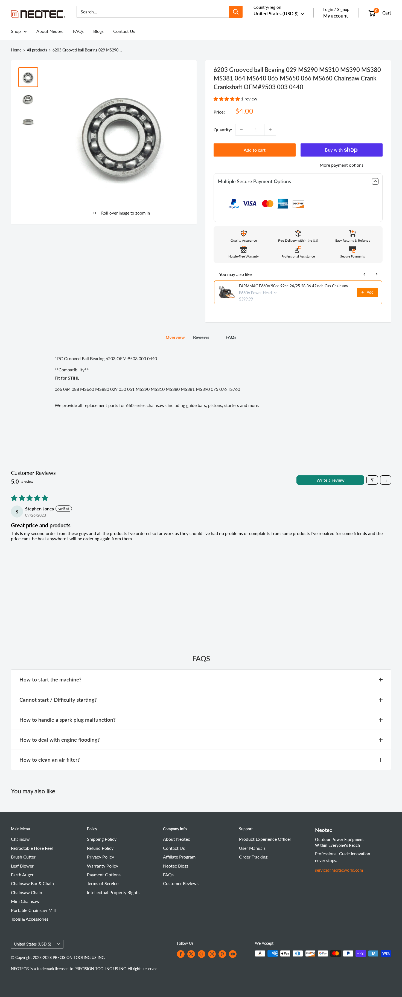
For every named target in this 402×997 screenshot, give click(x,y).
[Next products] (377, 274)
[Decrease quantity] (241, 129)
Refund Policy (100, 848)
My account (335, 16)
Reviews (201, 337)
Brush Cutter (23, 856)
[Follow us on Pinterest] (222, 954)
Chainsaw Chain (26, 892)
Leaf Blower (22, 865)
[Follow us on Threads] (201, 954)
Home (16, 50)
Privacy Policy (100, 856)
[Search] (236, 12)
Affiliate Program (179, 856)
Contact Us (124, 31)
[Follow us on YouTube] (233, 954)
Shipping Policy (101, 839)
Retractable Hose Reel (32, 848)
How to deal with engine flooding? (59, 739)
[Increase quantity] (270, 129)
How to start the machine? (50, 679)
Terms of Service (102, 883)
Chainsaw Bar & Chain (32, 883)
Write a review (330, 479)
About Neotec (49, 31)
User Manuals (252, 848)
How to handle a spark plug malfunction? (67, 719)
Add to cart (255, 149)
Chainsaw (20, 839)
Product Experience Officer (265, 839)
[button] (227, 98)
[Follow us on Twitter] (191, 954)
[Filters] (372, 480)
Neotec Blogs (175, 865)
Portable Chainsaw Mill (33, 910)
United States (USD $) (32, 944)
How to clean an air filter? (49, 759)
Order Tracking (253, 856)
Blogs (98, 31)
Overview (175, 337)
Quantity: (223, 129)
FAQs (78, 31)
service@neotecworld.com (339, 870)
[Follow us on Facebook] (181, 954)
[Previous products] (365, 274)
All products (37, 50)
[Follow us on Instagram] (212, 954)
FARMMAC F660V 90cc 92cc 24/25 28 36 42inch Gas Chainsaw (293, 286)
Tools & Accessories (29, 918)
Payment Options (104, 874)
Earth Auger (22, 874)
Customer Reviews (181, 883)
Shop (16, 31)
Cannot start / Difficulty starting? (58, 700)
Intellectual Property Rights (113, 892)
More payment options (341, 164)
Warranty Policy (102, 865)
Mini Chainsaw (25, 901)
